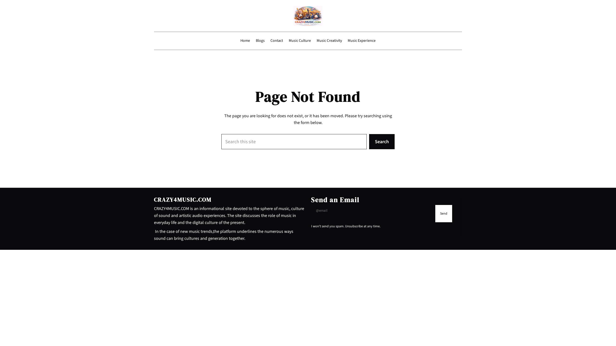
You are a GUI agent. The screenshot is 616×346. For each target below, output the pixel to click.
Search (382, 141)
